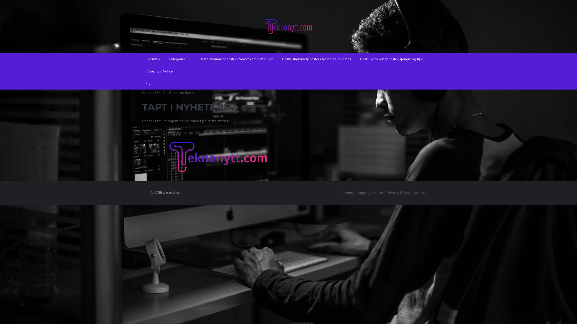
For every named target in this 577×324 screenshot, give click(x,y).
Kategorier (177, 59)
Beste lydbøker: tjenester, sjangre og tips (391, 59)
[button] (148, 83)
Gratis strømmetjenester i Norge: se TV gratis (316, 59)
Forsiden (153, 59)
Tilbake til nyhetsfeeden (162, 132)
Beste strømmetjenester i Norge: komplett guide (236, 59)
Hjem (146, 92)
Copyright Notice (160, 71)
